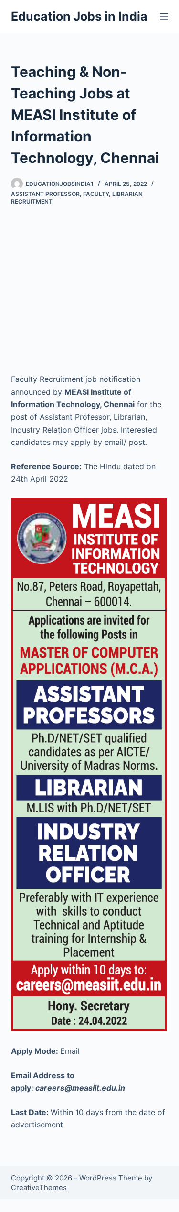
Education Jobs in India (79, 16)
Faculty (96, 193)
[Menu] (164, 16)
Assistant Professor (45, 193)
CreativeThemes (39, 1187)
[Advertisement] (89, 282)
